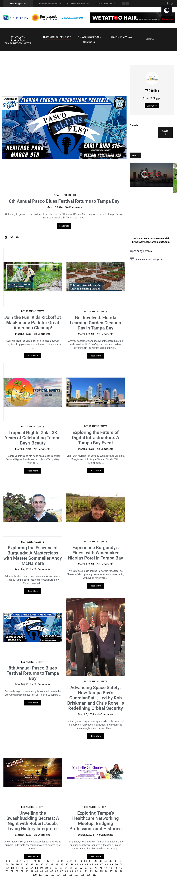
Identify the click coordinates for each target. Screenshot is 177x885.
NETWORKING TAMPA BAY (57, 37)
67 (81, 867)
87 (61, 871)
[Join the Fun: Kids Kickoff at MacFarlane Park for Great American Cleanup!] (32, 277)
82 (36, 871)
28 (7, 864)
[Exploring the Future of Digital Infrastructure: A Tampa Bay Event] (95, 392)
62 (56, 867)
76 (7, 871)
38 (56, 864)
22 (95, 861)
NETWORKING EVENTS (89, 37)
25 (110, 861)
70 (96, 867)
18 (76, 861)
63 (61, 867)
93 (91, 871)
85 (51, 871)
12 (48, 861)
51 (121, 864)
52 (7, 867)
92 (86, 871)
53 (12, 867)
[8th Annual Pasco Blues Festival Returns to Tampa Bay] (64, 127)
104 (58, 874)
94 (96, 871)
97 (111, 871)
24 (105, 861)
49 (111, 864)
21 (90, 861)
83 (41, 871)
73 (110, 867)
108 (83, 874)
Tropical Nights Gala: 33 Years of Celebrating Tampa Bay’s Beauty (32, 438)
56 (27, 867)
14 (57, 861)
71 (101, 867)
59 (41, 867)
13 (53, 861)
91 (81, 871)
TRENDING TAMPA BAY (120, 37)
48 (106, 864)
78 (17, 871)
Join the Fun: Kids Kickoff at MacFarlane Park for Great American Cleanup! (32, 322)
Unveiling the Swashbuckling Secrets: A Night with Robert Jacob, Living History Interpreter (32, 820)
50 (116, 864)
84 (46, 871)
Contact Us (89, 42)
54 (17, 867)
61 (51, 867)
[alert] (151, 259)
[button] (151, 175)
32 (27, 864)
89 (71, 871)
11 (44, 861)
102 (46, 874)
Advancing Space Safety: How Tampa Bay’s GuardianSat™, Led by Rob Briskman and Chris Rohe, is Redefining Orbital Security (95, 698)
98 (116, 871)
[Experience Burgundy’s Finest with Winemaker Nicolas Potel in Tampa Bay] (95, 507)
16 (67, 861)
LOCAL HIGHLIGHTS (64, 195)
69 (91, 867)
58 (36, 867)
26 (115, 861)
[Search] (172, 38)
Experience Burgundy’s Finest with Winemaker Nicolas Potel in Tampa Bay (95, 553)
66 (75, 867)
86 (56, 871)
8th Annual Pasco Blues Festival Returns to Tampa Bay (64, 201)
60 (46, 867)
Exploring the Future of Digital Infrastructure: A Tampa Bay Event (95, 437)
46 (96, 864)
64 (66, 867)
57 (31, 867)
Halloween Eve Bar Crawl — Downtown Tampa (60, 3)
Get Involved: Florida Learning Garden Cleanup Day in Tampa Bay (95, 323)
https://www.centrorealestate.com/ (151, 242)
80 (27, 871)
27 (120, 861)
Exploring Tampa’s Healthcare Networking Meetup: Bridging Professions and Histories (95, 820)
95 (101, 871)
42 (76, 864)
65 (71, 867)
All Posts (152, 105)
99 (121, 871)
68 (86, 867)
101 (40, 874)
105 (64, 874)
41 (72, 864)
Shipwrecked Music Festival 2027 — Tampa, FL (116, 3)
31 (22, 864)
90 (76, 871)
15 (62, 861)
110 (94, 874)
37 (51, 864)
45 (91, 864)
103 (52, 874)
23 (100, 861)
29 (12, 864)
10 (39, 861)
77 (12, 871)
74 (115, 867)
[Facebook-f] (167, 4)
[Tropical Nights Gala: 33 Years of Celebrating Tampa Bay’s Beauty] (32, 392)
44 (86, 864)
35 (42, 864)
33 (32, 864)
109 (89, 874)
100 (35, 874)
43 (81, 864)
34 (37, 864)
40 (67, 864)
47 (101, 864)
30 (17, 864)
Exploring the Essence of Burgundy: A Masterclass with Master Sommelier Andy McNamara (32, 555)
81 (32, 871)
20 (85, 861)
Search (134, 125)
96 (106, 871)
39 (61, 864)
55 (22, 867)
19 (81, 861)
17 (71, 861)
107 (76, 874)
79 (22, 871)
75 (120, 867)
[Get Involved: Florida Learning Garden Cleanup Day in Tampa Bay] (95, 277)
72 (105, 867)
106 (70, 874)
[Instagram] (171, 4)
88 (66, 871)
